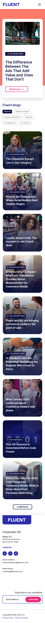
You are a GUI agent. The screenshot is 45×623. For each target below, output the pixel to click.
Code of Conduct (21, 618)
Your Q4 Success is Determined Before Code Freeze (21, 448)
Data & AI (29, 117)
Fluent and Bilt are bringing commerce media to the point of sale (22, 324)
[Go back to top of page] (17, 521)
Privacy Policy (8, 618)
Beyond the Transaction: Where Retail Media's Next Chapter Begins (22, 200)
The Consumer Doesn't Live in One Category (20, 160)
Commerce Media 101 (12, 117)
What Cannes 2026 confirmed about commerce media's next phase (20, 405)
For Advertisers (10, 123)
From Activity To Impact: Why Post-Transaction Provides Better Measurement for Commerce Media (21, 279)
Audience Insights (22, 111)
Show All (7, 111)
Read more (14, 89)
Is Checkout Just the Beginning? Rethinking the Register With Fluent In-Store (22, 364)
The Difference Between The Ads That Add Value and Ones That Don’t (19, 71)
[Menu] (39, 4)
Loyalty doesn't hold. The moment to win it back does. (21, 241)
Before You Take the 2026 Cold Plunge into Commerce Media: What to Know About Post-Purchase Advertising (22, 485)
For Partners (25, 123)
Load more (22, 506)
